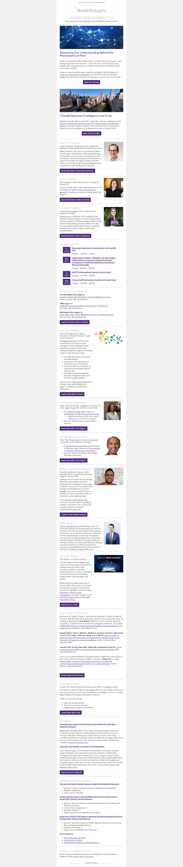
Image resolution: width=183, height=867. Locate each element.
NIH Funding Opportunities (74, 838)
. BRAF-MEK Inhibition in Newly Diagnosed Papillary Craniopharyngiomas (89, 626)
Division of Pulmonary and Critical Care (75, 123)
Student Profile (70, 208)
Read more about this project (73, 428)
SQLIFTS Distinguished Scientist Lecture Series (91, 272)
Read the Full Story (69, 605)
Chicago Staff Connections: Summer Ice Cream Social (94, 280)
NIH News (65, 721)
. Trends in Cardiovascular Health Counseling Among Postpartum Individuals (91, 648)
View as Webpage (100, 2)
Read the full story (91, 133)
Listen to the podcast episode (73, 515)
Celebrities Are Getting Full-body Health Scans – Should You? (84, 306)
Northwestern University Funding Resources (81, 842)
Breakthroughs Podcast (76, 469)
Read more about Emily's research (75, 236)
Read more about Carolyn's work (75, 200)
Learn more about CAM (70, 713)
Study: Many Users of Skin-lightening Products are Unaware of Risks (87, 314)
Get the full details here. (78, 742)
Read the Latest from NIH (71, 772)
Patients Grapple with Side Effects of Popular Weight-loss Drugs (85, 297)
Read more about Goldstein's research (77, 171)
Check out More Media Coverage (74, 322)
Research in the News (74, 291)
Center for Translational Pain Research (75, 74)
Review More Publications (72, 675)
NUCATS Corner (69, 330)
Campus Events (69, 244)
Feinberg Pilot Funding (73, 840)
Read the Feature (91, 82)
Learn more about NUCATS (72, 394)
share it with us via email (83, 856)
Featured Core (69, 683)
